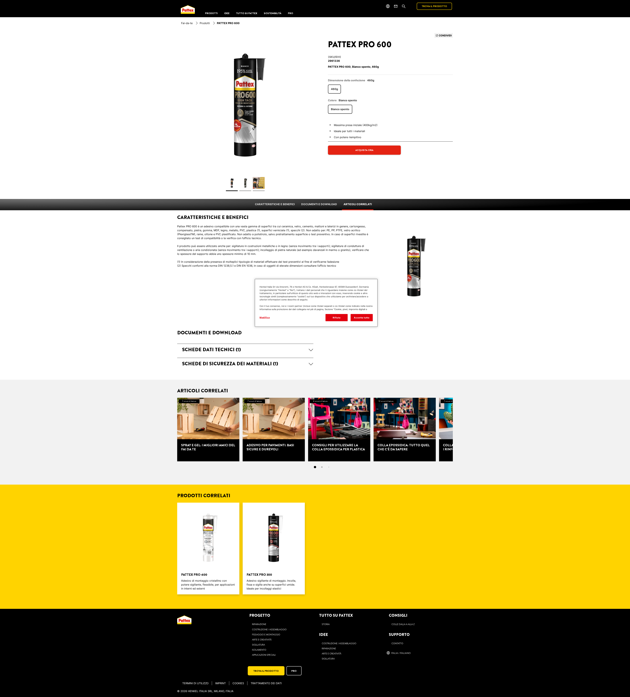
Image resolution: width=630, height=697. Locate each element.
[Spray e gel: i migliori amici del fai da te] (208, 429)
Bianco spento (340, 109)
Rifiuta (337, 317)
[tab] (315, 467)
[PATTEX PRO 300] (274, 548)
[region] (316, 303)
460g (334, 89)
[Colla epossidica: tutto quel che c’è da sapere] (405, 429)
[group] (245, 114)
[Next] (459, 429)
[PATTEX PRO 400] (208, 548)
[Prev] (171, 429)
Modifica (265, 317)
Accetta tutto (361, 317)
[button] (245, 349)
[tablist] (315, 467)
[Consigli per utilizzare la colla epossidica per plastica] (339, 429)
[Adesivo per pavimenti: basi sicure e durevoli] (274, 429)
